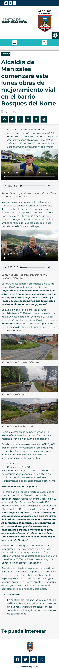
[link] (55, 35)
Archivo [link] (6, 53)
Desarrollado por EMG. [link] (29, 667)
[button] (14, 42)
